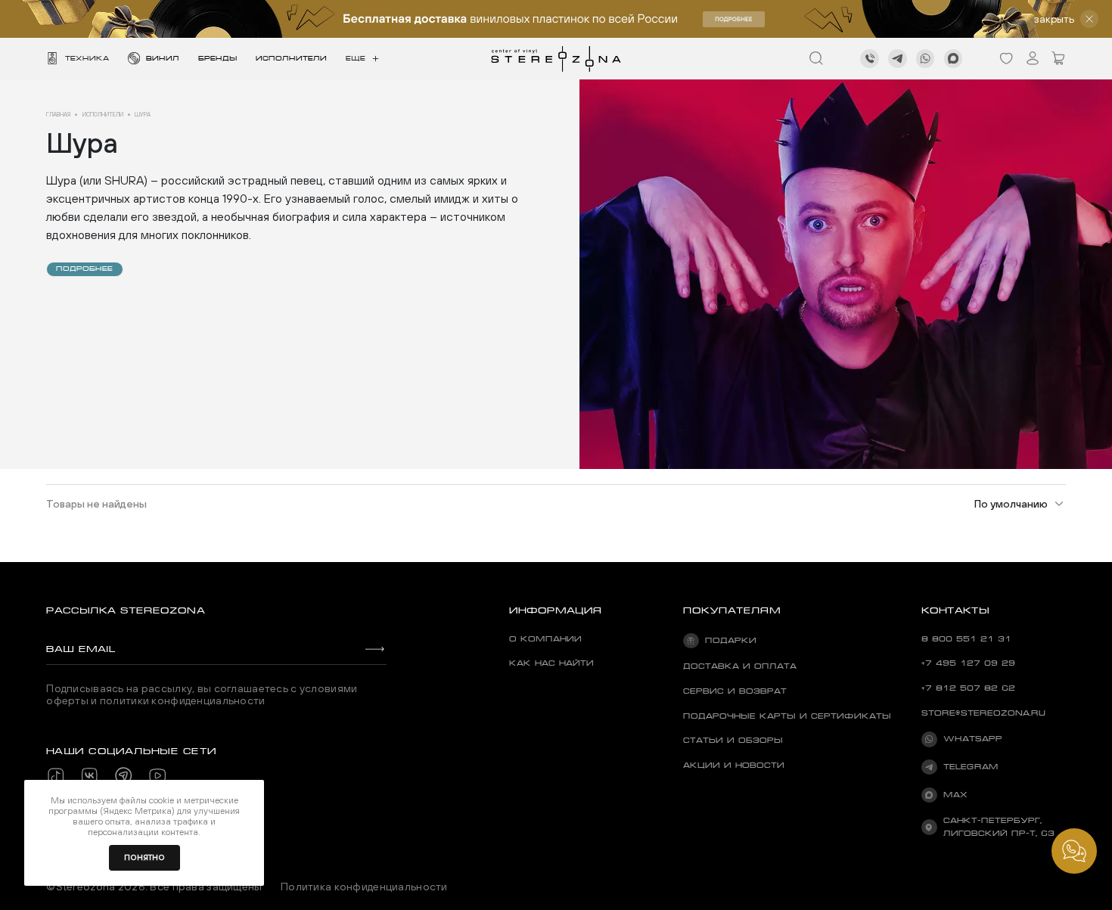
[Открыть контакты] (1074, 851)
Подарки (730, 640)
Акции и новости (733, 765)
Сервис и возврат (735, 691)
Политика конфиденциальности (364, 887)
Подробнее (84, 268)
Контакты (955, 610)
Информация (555, 610)
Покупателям (732, 610)
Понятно (144, 857)
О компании (545, 639)
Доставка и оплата (740, 666)
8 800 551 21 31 (966, 639)
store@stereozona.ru (983, 713)
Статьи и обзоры (733, 740)
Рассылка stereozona (125, 610)
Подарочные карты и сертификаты (787, 716)
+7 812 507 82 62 (968, 688)
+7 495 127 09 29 (968, 663)
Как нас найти (551, 663)
